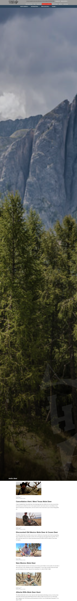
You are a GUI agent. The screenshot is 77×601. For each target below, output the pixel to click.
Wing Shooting (45, 6)
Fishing (54, 6)
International (34, 6)
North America (24, 6)
